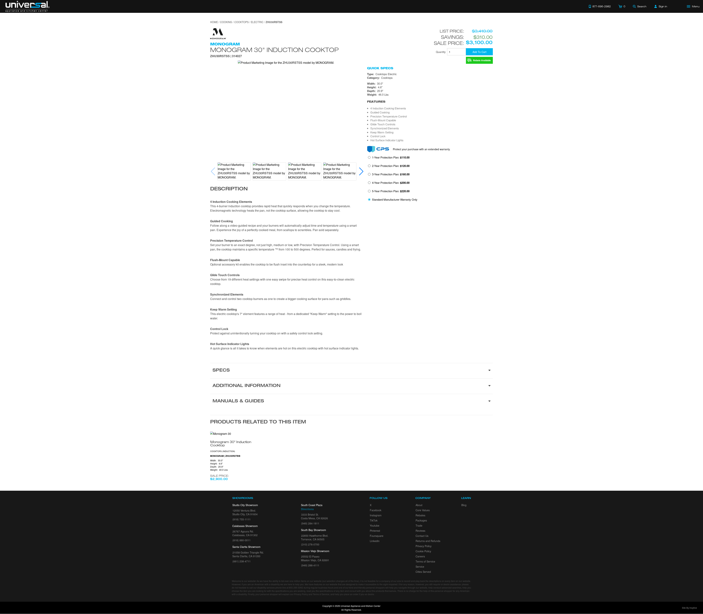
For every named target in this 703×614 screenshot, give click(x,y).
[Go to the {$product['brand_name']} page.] (218, 33)
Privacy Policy (424, 546)
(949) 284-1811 (310, 523)
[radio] (389, 158)
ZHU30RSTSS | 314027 (226, 56)
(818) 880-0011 (242, 540)
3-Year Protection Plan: (391, 174)
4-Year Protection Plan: (391, 183)
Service (420, 566)
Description (229, 189)
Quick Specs (380, 68)
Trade (419, 525)
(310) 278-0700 (310, 544)
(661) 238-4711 (242, 561)
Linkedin (375, 541)
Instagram (376, 515)
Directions (307, 509)
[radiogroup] (430, 179)
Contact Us (422, 536)
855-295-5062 (296, 587)
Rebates (420, 515)
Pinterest (375, 530)
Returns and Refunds (428, 541)
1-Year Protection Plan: (391, 157)
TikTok (373, 520)
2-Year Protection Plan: (391, 166)
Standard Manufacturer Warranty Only (394, 199)
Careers (420, 556)
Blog (463, 505)
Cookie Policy (423, 551)
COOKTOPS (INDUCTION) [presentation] (222, 451)
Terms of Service (425, 561)
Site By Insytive (689, 607)
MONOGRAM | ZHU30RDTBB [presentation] (225, 456)
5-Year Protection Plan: (391, 191)
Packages (421, 520)
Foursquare (376, 536)
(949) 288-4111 (310, 565)
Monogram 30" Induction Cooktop (274, 50)
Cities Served (423, 572)
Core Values (423, 510)
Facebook (375, 510)
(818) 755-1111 (242, 519)
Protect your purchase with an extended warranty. (421, 149)
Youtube (374, 525)
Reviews (420, 530)
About (419, 505)
